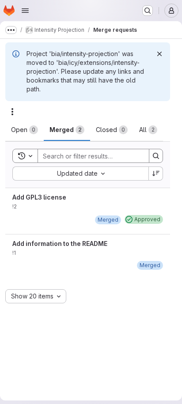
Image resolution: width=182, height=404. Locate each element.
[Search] (156, 156)
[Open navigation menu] (25, 11)
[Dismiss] (159, 54)
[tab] (24, 130)
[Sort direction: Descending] (156, 173)
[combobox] (80, 173)
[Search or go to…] (147, 10)
